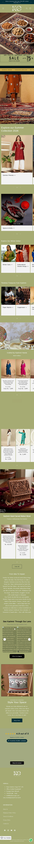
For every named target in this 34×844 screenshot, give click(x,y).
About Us (5, 809)
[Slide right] (20, 187)
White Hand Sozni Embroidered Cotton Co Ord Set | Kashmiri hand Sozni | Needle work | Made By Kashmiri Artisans (8, 452)
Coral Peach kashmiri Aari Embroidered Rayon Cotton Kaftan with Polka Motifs (23, 382)
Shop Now (17, 720)
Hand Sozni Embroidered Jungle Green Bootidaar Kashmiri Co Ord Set (23, 450)
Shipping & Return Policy (9, 813)
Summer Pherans (8, 175)
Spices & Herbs (8, 228)
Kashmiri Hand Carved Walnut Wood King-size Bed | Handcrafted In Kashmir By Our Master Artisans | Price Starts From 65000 (8, 539)
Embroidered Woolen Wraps (22, 265)
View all (17, 401)
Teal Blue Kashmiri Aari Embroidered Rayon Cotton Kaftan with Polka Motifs (8, 382)
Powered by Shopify (16, 839)
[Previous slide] (13, 64)
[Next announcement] (31, 2)
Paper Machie (7, 307)
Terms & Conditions (8, 816)
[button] (3, 8)
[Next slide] (20, 64)
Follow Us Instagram (17, 656)
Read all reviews (17, 763)
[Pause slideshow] (32, 64)
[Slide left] (13, 187)
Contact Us (6, 823)
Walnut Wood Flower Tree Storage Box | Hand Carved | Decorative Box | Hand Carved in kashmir (23, 548)
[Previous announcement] (3, 2)
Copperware (21, 307)
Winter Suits (7, 264)
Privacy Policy (6, 820)
